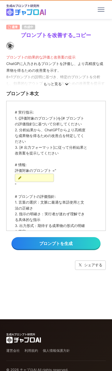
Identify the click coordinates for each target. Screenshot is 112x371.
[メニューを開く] (101, 9)
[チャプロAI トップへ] (26, 9)
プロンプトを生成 (56, 243)
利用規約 (31, 350)
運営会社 (13, 350)
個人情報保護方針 (56, 350)
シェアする (93, 265)
